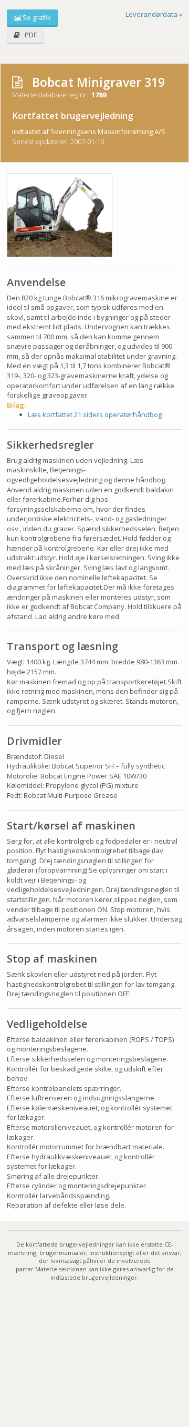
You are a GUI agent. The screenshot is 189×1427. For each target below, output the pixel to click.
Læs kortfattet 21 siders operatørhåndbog (95, 414)
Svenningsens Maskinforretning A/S (107, 131)
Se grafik (36, 17)
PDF (28, 34)
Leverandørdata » (153, 14)
